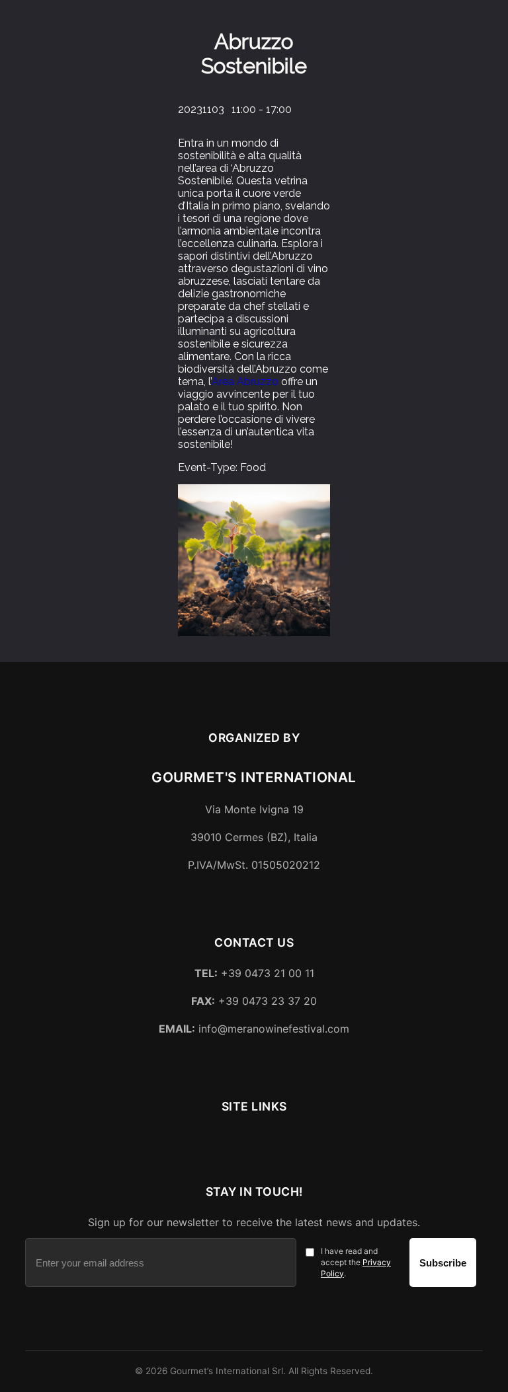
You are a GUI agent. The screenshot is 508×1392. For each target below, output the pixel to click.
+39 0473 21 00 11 (254, 973)
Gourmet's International (254, 777)
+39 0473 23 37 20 (254, 1000)
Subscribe (442, 1262)
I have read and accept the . (356, 1262)
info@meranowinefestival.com (254, 1028)
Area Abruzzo (245, 381)
